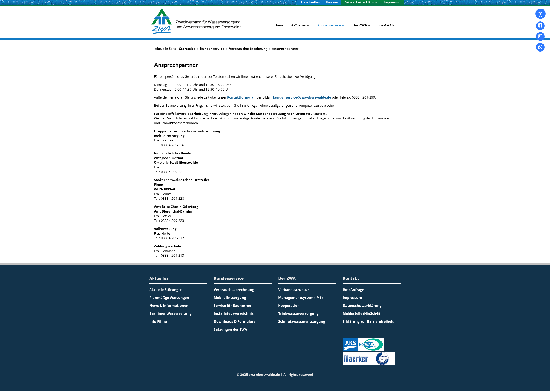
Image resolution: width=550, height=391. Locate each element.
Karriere (332, 2)
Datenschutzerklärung (360, 2)
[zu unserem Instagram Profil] (540, 36)
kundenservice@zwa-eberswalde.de (302, 97)
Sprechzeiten (310, 2)
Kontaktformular (241, 97)
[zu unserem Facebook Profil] (540, 25)
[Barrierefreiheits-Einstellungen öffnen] (540, 14)
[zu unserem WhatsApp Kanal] (540, 47)
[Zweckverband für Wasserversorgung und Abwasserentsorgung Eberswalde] (197, 21)
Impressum (392, 2)
